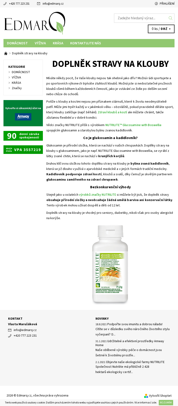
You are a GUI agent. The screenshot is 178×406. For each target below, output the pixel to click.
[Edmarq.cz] (46, 23)
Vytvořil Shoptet (160, 395)
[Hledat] (171, 18)
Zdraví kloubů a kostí (112, 112)
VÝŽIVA (40, 43)
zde (154, 403)
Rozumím (166, 403)
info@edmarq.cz (53, 4)
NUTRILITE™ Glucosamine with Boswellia (133, 125)
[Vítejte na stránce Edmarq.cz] (6, 53)
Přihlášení (167, 4)
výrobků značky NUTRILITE (97, 194)
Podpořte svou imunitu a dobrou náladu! (134, 324)
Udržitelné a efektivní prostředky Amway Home (129, 343)
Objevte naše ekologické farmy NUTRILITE (135, 362)
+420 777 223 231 (19, 4)
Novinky (102, 318)
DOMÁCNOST (17, 43)
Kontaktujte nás (85, 43)
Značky (17, 88)
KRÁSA (58, 43)
